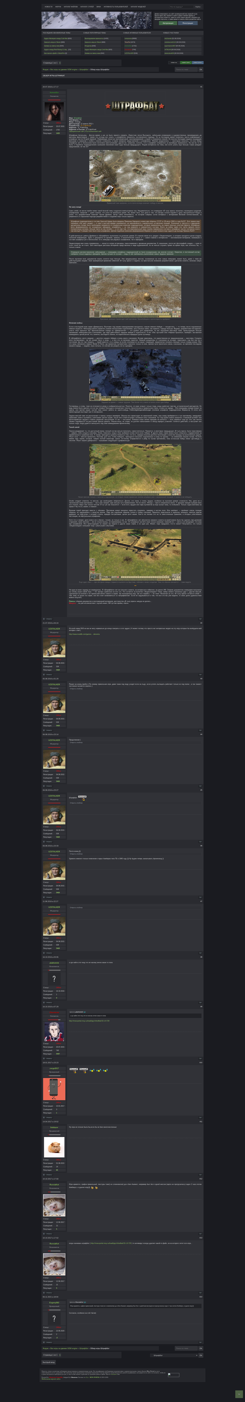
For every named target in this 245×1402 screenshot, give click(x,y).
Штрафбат (83, 69)
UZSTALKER (129, 53)
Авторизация (168, 23)
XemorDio (128, 46)
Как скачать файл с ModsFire (54, 53)
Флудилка (88, 46)
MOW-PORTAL (95, 1377)
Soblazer (54, 1127)
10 (201, 1062)
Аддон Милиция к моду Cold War (56, 38)
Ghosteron (128, 49)
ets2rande (168, 38)
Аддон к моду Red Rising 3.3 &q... (56, 49)
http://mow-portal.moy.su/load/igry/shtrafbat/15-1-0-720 (89, 1021)
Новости (48, 7)
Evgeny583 (54, 1303)
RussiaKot (54, 1185)
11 (201, 1121)
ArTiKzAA (168, 49)
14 (201, 1297)
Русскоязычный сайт (93, 131)
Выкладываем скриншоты (94, 38)
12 (201, 1179)
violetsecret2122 (170, 42)
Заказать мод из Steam (52, 42)
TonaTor (127, 42)
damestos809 (169, 53)
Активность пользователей (116, 7)
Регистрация (188, 23)
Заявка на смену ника (52, 46)
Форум (58, 7)
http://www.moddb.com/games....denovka (84, 634)
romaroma (128, 38)
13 (201, 1238)
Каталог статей (87, 7)
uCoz (87, 1377)
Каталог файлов (71, 7)
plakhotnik (54, 963)
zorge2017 (54, 1068)
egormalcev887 (170, 46)
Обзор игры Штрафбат (99, 69)
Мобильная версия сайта (51, 1379)
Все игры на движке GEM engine (63, 69)
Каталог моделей (138, 7)
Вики (99, 7)
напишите (114, 1374)
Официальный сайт (76, 131)
